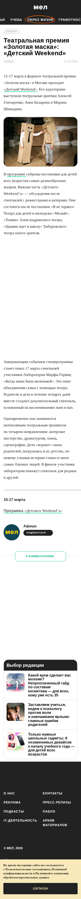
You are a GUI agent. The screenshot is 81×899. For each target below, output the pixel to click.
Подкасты (14, 811)
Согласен (40, 888)
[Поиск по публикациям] (6, 7)
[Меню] (74, 7)
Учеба (16, 20)
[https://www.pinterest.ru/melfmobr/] (61, 775)
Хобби (11, 31)
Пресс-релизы (57, 802)
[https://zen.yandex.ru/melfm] (22, 775)
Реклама (12, 802)
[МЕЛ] (40, 7)
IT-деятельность (20, 820)
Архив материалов (55, 823)
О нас (9, 793)
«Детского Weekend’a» (33, 511)
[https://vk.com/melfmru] (35, 775)
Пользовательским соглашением (27, 869)
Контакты (53, 793)
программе (16, 174)
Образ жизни (40, 20)
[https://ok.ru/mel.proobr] (75, 775)
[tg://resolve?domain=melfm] (8, 775)
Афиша (29, 526)
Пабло (49, 811)
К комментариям (40, 556)
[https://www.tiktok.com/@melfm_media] (48, 775)
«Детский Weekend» (20, 89)
